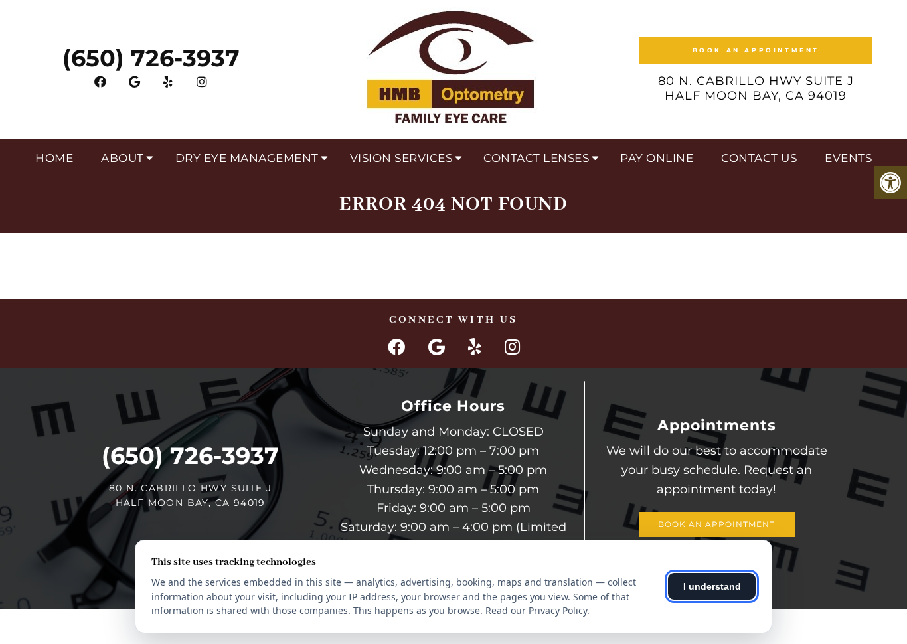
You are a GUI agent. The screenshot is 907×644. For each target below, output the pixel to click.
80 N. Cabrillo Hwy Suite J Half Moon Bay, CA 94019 (756, 88)
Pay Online (656, 158)
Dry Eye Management (247, 158)
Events (848, 158)
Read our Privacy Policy (536, 610)
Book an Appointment (756, 50)
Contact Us (759, 158)
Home (54, 158)
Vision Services (401, 158)
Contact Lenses (536, 158)
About (122, 158)
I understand (712, 586)
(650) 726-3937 (151, 58)
